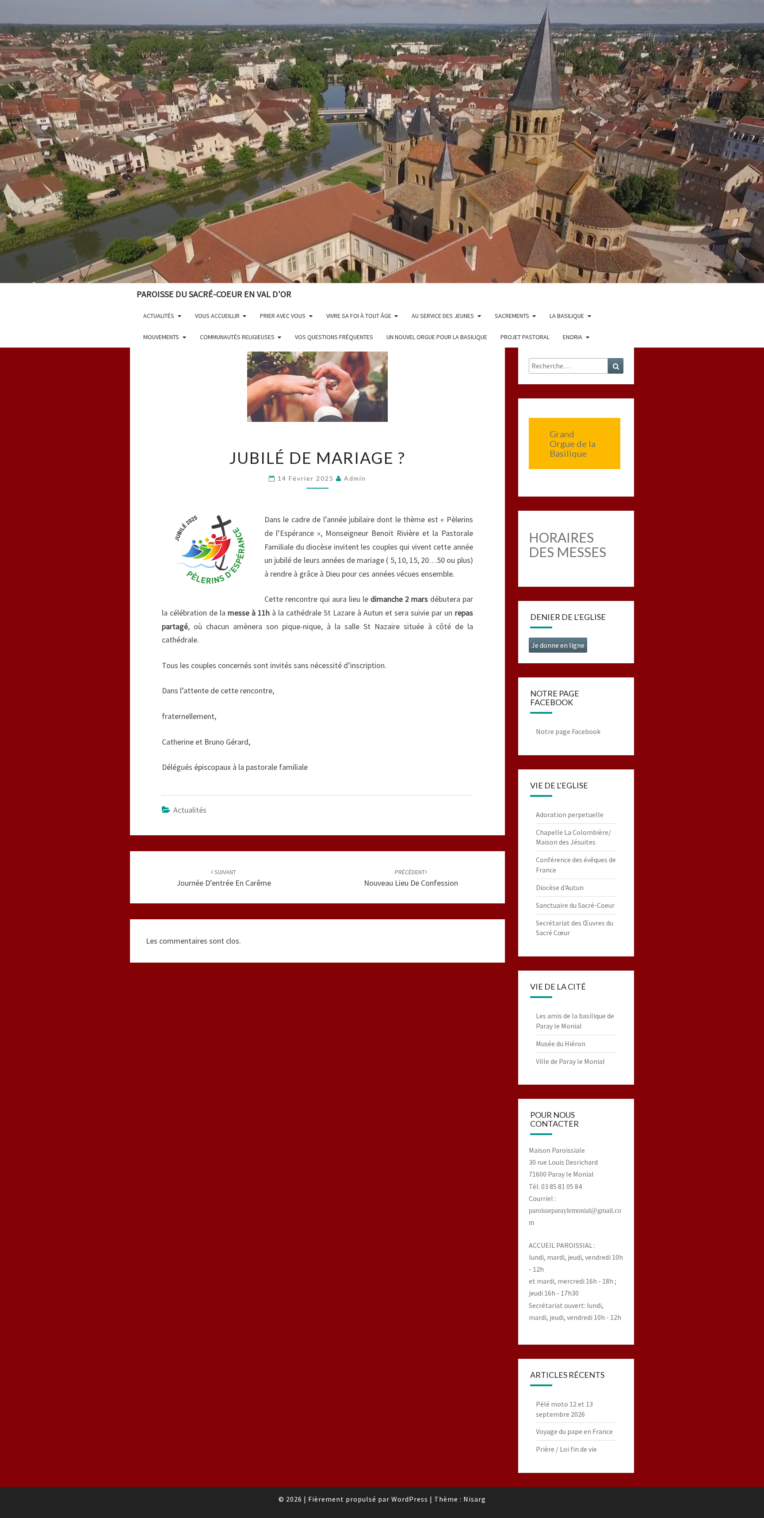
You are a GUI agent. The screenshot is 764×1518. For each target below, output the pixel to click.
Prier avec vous (283, 316)
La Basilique (567, 316)
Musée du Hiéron (560, 1043)
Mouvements (161, 337)
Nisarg (474, 1499)
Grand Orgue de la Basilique (573, 443)
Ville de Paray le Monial (570, 1061)
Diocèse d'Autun (560, 887)
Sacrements (512, 316)
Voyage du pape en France (574, 1431)
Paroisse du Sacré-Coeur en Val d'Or (214, 293)
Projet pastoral (525, 337)
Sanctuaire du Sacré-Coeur (575, 905)
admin (355, 478)
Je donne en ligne (557, 645)
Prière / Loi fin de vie (566, 1449)
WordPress (409, 1499)
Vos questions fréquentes (334, 337)
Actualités (158, 316)
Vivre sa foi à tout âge (358, 316)
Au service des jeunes (443, 316)
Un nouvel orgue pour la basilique (436, 337)
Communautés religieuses (237, 337)
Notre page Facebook (568, 731)
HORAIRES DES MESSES (567, 544)
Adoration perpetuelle (570, 814)
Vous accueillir (217, 316)
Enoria (572, 337)
